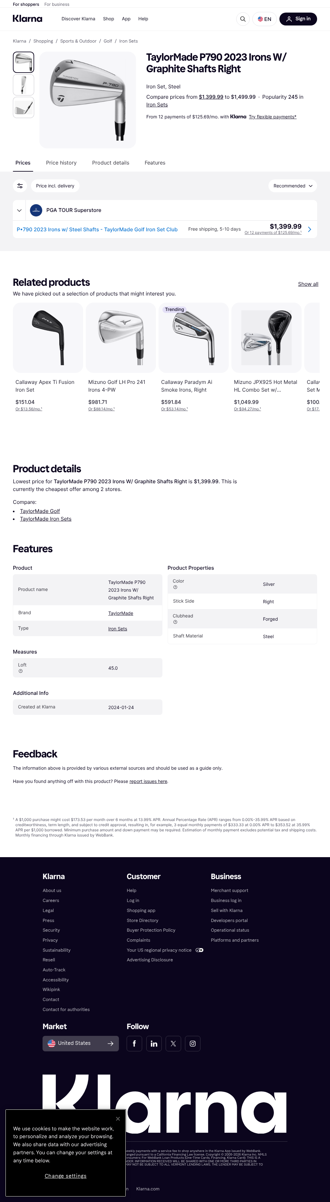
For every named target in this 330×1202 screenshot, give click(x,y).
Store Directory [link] (142, 920)
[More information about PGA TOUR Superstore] (19, 210)
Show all (308, 284)
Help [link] (131, 890)
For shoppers (26, 4)
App (126, 19)
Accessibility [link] (56, 980)
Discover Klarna (78, 19)
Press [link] (48, 920)
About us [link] (52, 890)
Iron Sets (157, 104)
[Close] (118, 1119)
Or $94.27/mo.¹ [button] (247, 408)
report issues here (148, 781)
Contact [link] (51, 999)
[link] (134, 1043)
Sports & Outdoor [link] (78, 41)
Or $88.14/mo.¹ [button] (101, 408)
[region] (65, 1153)
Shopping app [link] (141, 910)
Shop (108, 19)
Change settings (66, 1176)
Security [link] (51, 930)
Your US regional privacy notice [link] (159, 950)
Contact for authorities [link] (66, 1009)
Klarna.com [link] (148, 1189)
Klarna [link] (19, 41)
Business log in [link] (226, 900)
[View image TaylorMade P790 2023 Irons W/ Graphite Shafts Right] (23, 62)
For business (57, 4)
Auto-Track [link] (54, 970)
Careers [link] (51, 900)
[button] (264, 19)
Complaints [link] (138, 940)
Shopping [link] (43, 41)
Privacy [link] (50, 940)
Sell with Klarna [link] (227, 910)
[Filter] (20, 185)
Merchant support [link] (229, 890)
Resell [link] (49, 960)
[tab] (23, 163)
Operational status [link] (230, 930)
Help (143, 19)
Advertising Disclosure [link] (150, 960)
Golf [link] (108, 41)
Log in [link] (133, 900)
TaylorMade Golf (40, 511)
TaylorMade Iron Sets (46, 519)
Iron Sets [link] (128, 41)
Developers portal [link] (229, 920)
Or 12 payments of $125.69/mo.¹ (273, 232)
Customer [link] (143, 877)
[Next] (308, 357)
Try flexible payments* (272, 116)
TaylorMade (120, 613)
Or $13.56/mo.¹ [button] (28, 408)
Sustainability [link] (57, 950)
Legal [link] (48, 910)
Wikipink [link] (51, 989)
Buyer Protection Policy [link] (151, 930)
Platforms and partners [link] (235, 940)
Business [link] (226, 877)
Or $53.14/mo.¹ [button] (174, 408)
